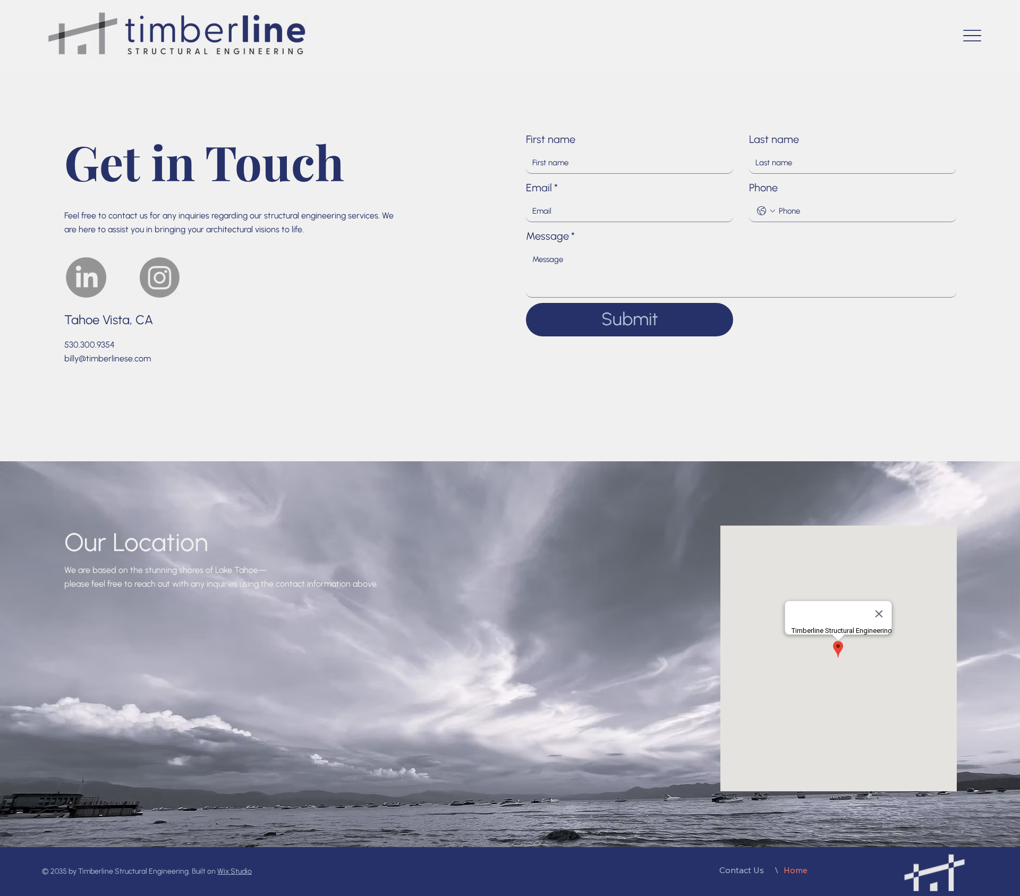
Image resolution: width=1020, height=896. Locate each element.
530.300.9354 (89, 345)
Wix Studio (234, 871)
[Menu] (972, 36)
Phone (763, 187)
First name (550, 139)
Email (542, 187)
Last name (774, 139)
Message (550, 236)
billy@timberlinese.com (107, 358)
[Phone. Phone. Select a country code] (766, 211)
